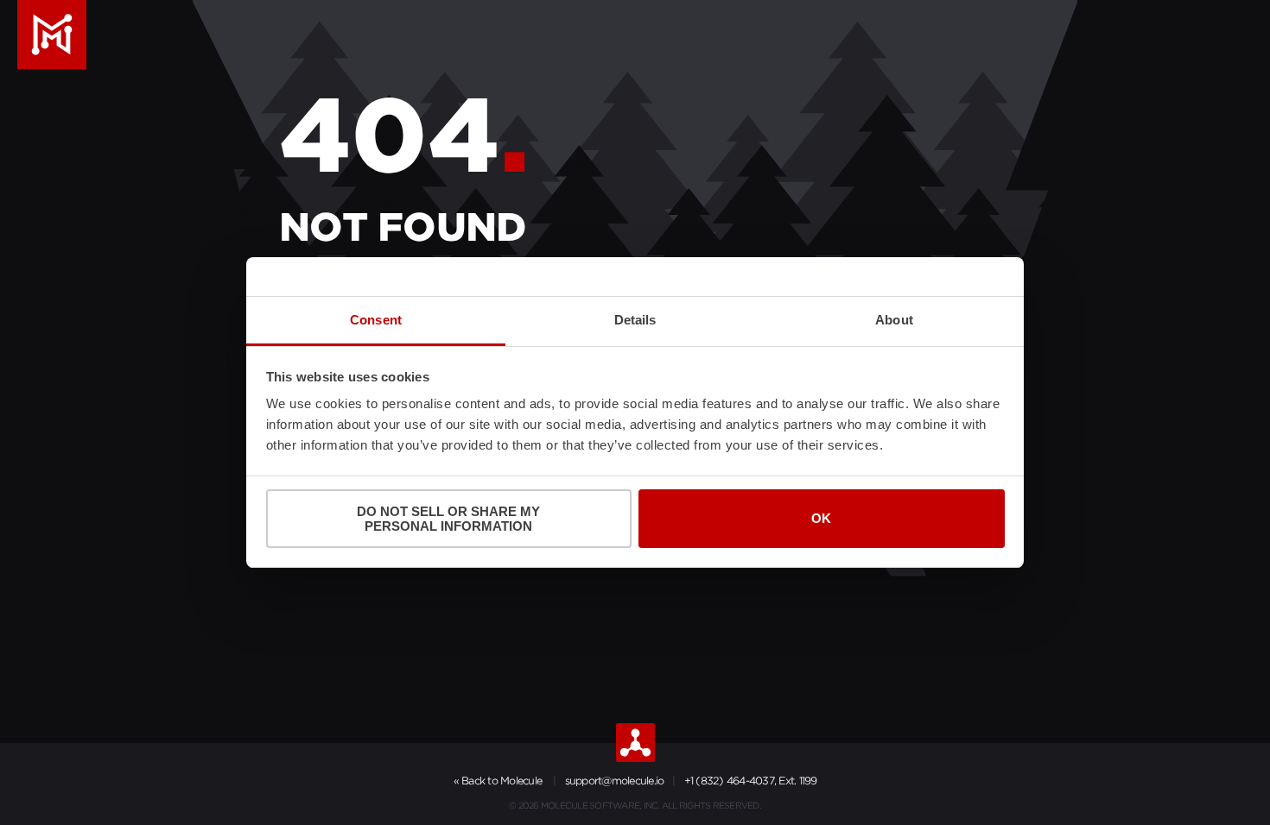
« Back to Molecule (498, 780)
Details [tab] (635, 319)
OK (821, 518)
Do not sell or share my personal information (448, 518)
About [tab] (894, 319)
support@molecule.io (614, 780)
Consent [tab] (376, 319)
